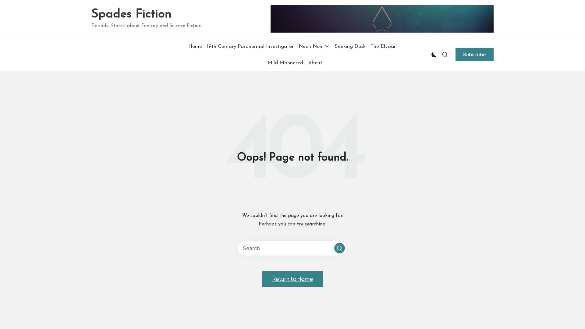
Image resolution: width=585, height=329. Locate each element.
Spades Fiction (131, 14)
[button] (475, 54)
